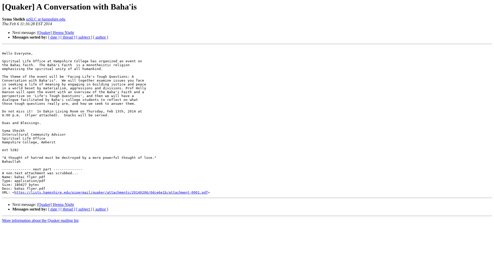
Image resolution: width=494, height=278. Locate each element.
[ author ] (100, 37)
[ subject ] (84, 37)
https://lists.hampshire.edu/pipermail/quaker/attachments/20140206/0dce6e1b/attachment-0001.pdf (111, 192)
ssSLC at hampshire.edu (45, 19)
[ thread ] (67, 37)
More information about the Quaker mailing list (40, 220)
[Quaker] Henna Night (55, 32)
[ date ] (53, 37)
